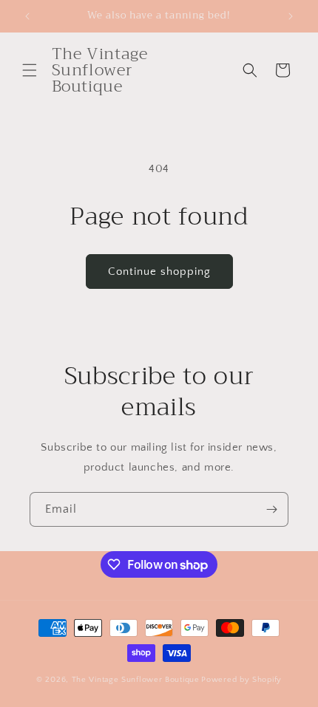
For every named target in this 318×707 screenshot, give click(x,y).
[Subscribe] (271, 509)
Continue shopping (159, 271)
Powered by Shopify (241, 679)
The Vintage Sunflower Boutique (136, 679)
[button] (29, 70)
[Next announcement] (290, 16)
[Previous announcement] (27, 16)
